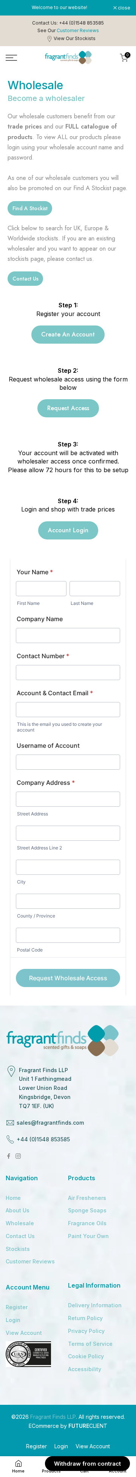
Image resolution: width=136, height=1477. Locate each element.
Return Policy (85, 1318)
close (123, 8)
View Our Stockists (75, 38)
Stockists (18, 1249)
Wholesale (20, 1223)
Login (13, 1320)
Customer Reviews (30, 1261)
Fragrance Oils (87, 1223)
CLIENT (87, 1426)
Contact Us (20, 1236)
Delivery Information (95, 1305)
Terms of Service (90, 1344)
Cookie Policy (86, 1356)
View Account (24, 1333)
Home (13, 1198)
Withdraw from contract (87, 1463)
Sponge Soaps (87, 1210)
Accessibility (84, 1369)
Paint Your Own (88, 1236)
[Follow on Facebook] (9, 1156)
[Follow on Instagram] (18, 1156)
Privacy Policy (86, 1331)
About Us (17, 1210)
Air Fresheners (87, 1198)
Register (17, 1307)
